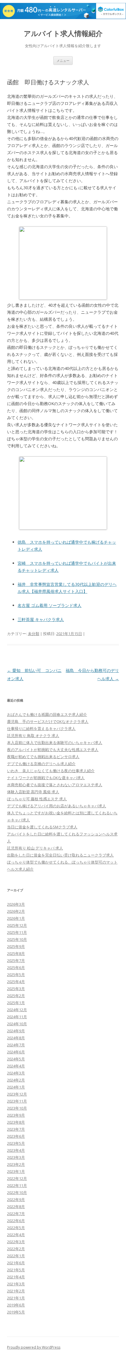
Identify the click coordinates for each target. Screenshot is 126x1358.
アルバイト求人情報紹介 (63, 33)
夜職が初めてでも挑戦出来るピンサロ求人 (43, 756)
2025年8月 (16, 953)
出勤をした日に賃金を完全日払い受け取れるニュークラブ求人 (60, 855)
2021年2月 (16, 1291)
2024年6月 (16, 1052)
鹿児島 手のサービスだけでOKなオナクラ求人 (47, 721)
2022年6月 (16, 1220)
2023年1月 (16, 1171)
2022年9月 (16, 1199)
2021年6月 (16, 1262)
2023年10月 (17, 1108)
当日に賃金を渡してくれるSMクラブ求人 (42, 827)
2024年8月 (16, 1037)
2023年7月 (16, 1129)
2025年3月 (16, 988)
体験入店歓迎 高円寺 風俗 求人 (33, 791)
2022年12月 (17, 1178)
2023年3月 (16, 1157)
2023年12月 (17, 1094)
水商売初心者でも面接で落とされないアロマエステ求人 (54, 784)
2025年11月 (17, 932)
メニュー (63, 60)
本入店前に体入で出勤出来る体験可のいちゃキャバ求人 (54, 742)
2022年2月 (16, 1248)
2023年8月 (16, 1122)
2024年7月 (16, 1044)
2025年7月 (16, 960)
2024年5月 (16, 1059)
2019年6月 (16, 1305)
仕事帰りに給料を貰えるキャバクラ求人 (41, 728)
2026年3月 (16, 904)
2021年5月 (16, 1269)
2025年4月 (16, 981)
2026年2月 (16, 911)
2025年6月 (16, 967)
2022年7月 (16, 1213)
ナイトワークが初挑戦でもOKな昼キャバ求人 (46, 777)
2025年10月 (17, 939)
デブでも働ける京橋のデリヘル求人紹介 (41, 763)
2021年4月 (16, 1276)
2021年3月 (16, 1284)
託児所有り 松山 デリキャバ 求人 (35, 848)
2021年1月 (16, 1298)
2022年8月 (16, 1206)
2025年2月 (16, 995)
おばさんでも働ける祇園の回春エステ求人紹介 (47, 714)
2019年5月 (16, 1312)
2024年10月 (17, 1023)
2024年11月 (17, 1016)
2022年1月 (16, 1255)
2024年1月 (16, 1087)
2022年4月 (16, 1234)
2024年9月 (16, 1030)
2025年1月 (16, 1002)
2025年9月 (16, 946)
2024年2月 (16, 1080)
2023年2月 (16, 1164)
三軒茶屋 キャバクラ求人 (41, 619)
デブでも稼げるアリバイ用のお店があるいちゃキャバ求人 (56, 805)
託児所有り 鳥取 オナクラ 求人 (33, 735)
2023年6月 (16, 1136)
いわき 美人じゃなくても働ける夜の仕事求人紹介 (51, 770)
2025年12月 (17, 925)
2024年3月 (16, 1073)
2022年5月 (16, 1227)
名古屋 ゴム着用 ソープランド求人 (49, 605)
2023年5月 (16, 1143)
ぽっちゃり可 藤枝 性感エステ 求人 (37, 798)
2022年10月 (17, 1192)
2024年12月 (17, 1009)
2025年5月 (16, 974)
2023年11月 (17, 1101)
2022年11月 (17, 1185)
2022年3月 (16, 1241)
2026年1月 (16, 918)
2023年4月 (16, 1150)
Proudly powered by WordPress (33, 1347)
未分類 (33, 633)
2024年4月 (16, 1066)
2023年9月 (16, 1115)
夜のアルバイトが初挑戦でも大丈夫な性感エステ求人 (52, 749)
